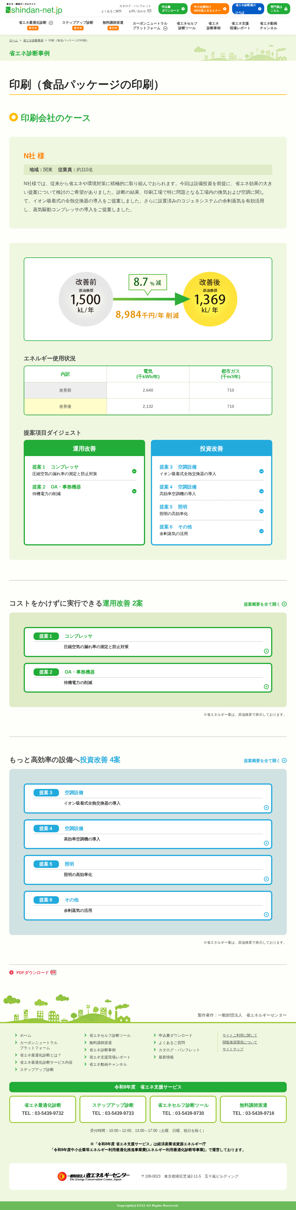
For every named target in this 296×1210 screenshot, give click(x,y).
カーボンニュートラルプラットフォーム (150, 25)
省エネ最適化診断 (33, 23)
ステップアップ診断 (77, 23)
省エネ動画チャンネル (268, 25)
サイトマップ (233, 1049)
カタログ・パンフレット (135, 6)
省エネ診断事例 (214, 25)
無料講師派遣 (113, 23)
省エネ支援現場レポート (240, 25)
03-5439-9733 (119, 1113)
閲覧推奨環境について (240, 1042)
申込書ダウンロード (170, 8)
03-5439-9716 (259, 1113)
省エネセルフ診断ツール (187, 25)
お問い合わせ (137, 11)
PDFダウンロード (32, 972)
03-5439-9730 (189, 1113)
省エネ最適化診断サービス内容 (46, 1062)
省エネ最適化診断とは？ (40, 1055)
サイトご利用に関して (240, 1035)
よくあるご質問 (111, 11)
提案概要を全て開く (262, 604)
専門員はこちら (276, 8)
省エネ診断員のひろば (246, 8)
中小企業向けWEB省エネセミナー (207, 8)
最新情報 (166, 1057)
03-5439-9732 (49, 1113)
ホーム (13, 40)
